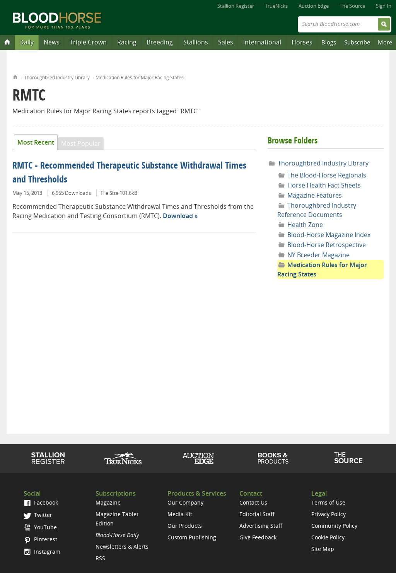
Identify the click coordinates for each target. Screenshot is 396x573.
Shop (273, 458)
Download (178, 215)
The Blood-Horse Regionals (326, 175)
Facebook (45, 502)
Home (15, 76)
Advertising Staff (260, 525)
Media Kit (179, 514)
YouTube (44, 527)
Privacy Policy (328, 514)
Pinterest (44, 539)
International (262, 42)
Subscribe (357, 42)
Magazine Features (314, 195)
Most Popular (81, 143)
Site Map (322, 549)
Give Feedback (258, 537)
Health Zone (305, 224)
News (52, 42)
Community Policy (334, 525)
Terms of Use (328, 502)
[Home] (7, 41)
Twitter (42, 514)
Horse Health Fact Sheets (324, 185)
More (385, 42)
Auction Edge (314, 5)
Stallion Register (235, 5)
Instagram (46, 551)
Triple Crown (88, 42)
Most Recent (35, 142)
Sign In (383, 5)
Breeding (160, 42)
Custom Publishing (191, 537)
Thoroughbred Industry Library (57, 77)
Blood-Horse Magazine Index (328, 234)
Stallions (195, 42)
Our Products (184, 525)
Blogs (328, 42)
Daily (26, 42)
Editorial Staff (257, 514)
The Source (352, 5)
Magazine (108, 502)
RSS (100, 558)
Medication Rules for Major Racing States (140, 77)
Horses (302, 42)
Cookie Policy (328, 537)
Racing (127, 42)
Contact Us (253, 502)
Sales (225, 42)
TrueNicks (276, 5)
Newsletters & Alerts (122, 546)
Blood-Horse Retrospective (326, 244)
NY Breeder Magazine (318, 255)
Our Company (185, 502)
